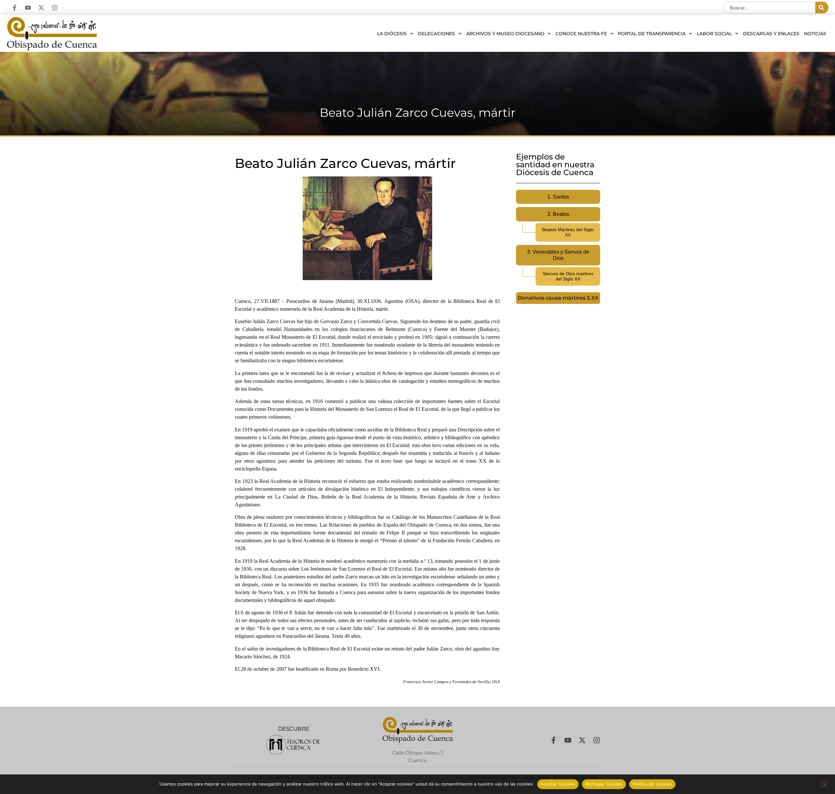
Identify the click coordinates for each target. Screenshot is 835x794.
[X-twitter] (41, 8)
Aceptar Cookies (557, 784)
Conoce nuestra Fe (581, 34)
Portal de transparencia (652, 34)
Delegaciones (436, 34)
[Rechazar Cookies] (824, 784)
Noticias (815, 34)
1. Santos (558, 197)
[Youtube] (28, 8)
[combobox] (769, 7)
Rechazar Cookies (604, 784)
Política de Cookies (652, 784)
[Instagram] (55, 8)
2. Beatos (558, 214)
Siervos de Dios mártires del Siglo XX (568, 276)
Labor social (714, 34)
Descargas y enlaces (771, 34)
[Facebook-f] (14, 8)
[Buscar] (821, 7)
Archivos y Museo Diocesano (505, 34)
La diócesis (392, 34)
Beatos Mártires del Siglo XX (568, 232)
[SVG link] (293, 744)
